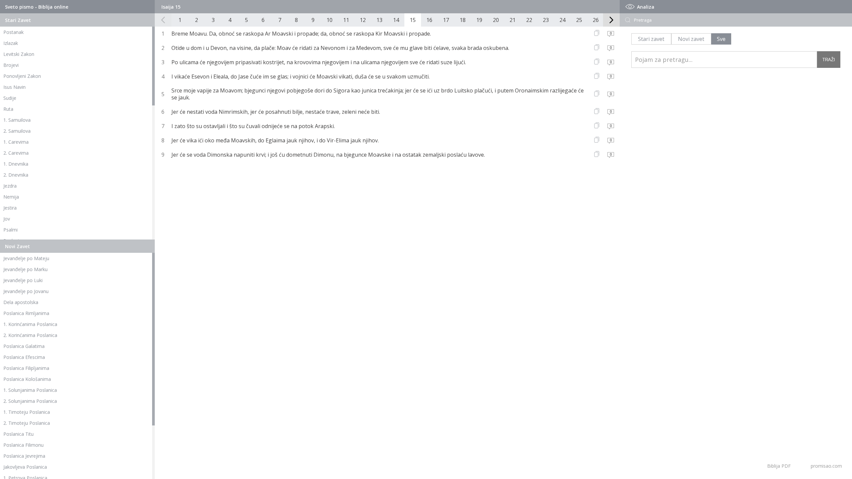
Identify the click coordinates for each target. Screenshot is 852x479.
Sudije (9, 98)
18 (463, 20)
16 (429, 20)
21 (513, 20)
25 (579, 20)
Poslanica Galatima (24, 346)
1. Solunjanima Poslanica (30, 390)
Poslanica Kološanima (27, 379)
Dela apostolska (20, 302)
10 (329, 20)
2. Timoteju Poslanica (26, 423)
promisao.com (826, 466)
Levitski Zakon (18, 54)
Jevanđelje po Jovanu (26, 291)
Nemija (11, 197)
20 (496, 20)
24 (562, 20)
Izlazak (10, 43)
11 (346, 20)
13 (379, 20)
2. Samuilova (17, 131)
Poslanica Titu (18, 434)
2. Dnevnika (15, 175)
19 (479, 20)
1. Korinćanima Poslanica (30, 324)
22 (529, 20)
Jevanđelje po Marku (25, 269)
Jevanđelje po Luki (23, 280)
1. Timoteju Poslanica (26, 412)
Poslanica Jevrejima (24, 456)
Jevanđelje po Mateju (26, 258)
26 (596, 20)
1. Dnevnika (15, 164)
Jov (6, 219)
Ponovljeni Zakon (22, 76)
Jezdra (10, 186)
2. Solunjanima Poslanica (30, 401)
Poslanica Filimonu (23, 445)
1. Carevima (16, 142)
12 (363, 20)
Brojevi (11, 65)
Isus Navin (14, 87)
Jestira (10, 208)
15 (413, 20)
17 (446, 20)
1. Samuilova (17, 120)
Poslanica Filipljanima (26, 368)
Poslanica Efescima (24, 357)
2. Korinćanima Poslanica (30, 335)
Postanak (13, 32)
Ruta (8, 109)
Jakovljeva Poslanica (25, 467)
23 (546, 20)
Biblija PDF (779, 466)
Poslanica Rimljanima (26, 313)
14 (396, 20)
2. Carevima (16, 153)
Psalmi (10, 230)
